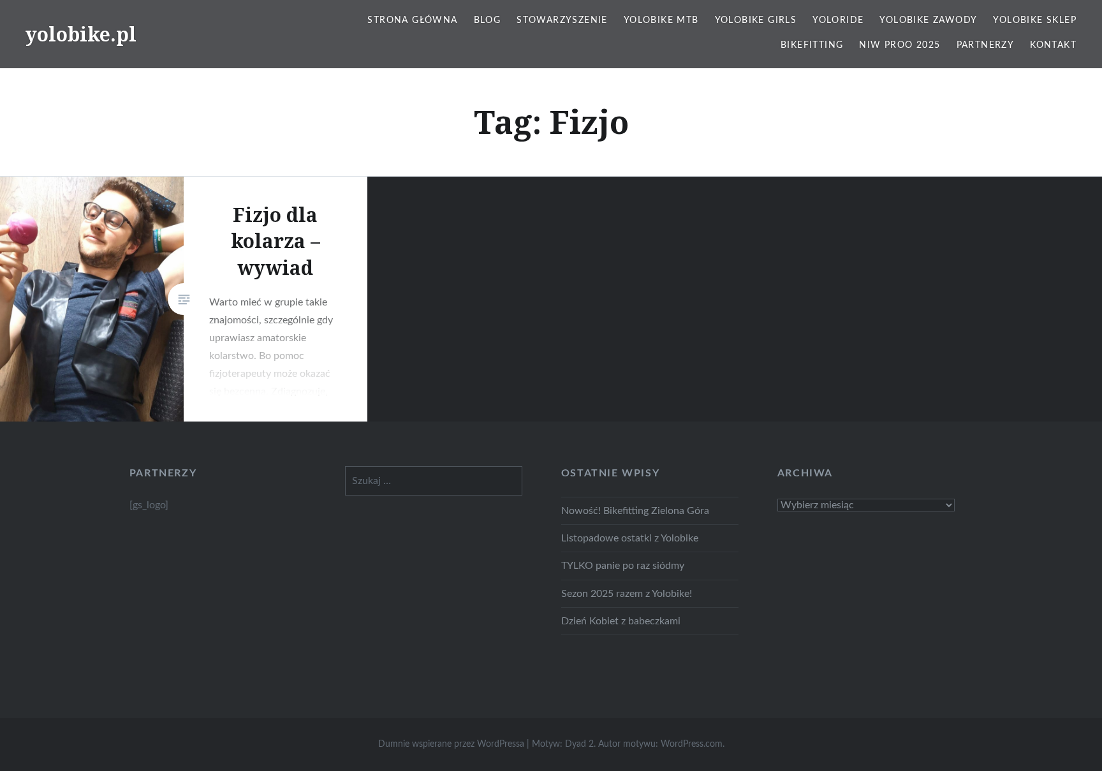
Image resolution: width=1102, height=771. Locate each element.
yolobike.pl (81, 34)
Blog (487, 20)
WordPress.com (692, 744)
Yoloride (837, 20)
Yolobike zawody (928, 20)
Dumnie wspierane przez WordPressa (451, 744)
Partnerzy (986, 45)
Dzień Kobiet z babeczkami (620, 621)
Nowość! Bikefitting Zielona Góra (635, 511)
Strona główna (412, 20)
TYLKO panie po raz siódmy (622, 566)
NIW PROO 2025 (899, 45)
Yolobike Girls (756, 20)
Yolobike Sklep (1034, 20)
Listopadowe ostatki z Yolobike (629, 538)
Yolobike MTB (661, 20)
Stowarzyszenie (562, 20)
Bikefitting (812, 45)
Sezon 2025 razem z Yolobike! (626, 594)
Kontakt (1053, 45)
